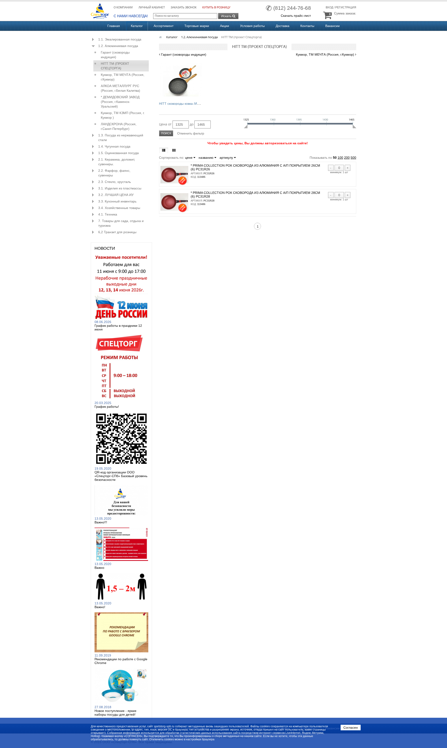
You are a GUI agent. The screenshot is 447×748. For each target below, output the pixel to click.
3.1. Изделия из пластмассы (119, 188)
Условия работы (252, 26)
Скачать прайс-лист (296, 15)
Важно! (100, 607)
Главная (113, 26)
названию (206, 157)
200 (347, 157)
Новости (105, 248)
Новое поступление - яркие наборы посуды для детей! (115, 712)
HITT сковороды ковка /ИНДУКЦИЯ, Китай (191, 103)
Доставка (282, 26)
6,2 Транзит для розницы (117, 232)
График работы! (107, 406)
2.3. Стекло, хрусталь (114, 182)
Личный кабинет (152, 7)
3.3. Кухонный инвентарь (117, 201)
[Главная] (161, 37)
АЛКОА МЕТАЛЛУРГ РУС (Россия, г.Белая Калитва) (120, 88)
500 (353, 157)
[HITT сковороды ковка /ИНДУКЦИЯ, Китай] (181, 80)
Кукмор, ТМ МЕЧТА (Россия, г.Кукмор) (122, 77)
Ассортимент (163, 26)
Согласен (350, 727)
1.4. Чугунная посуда (114, 146)
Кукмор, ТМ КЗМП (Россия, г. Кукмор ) (123, 115)
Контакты (307, 26)
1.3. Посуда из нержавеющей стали (120, 137)
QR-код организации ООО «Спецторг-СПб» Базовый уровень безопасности (121, 476)
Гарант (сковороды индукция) (115, 55)
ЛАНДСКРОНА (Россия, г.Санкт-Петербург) (118, 126)
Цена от (165, 124)
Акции (224, 26)
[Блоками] (174, 150)
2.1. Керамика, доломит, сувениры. (116, 162)
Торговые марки (196, 26)
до (191, 124)
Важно (99, 567)
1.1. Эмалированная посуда (119, 39)
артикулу (227, 157)
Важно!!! (101, 522)
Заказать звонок (183, 7)
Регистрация (345, 7)
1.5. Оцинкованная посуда (118, 153)
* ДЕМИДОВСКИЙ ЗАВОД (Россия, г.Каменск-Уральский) (120, 101)
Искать (226, 16)
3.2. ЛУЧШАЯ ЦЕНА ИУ (116, 195)
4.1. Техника (107, 214)
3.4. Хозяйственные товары (119, 208)
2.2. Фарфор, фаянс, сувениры (114, 173)
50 (335, 157)
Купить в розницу (216, 7)
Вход (329, 7)
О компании (123, 7)
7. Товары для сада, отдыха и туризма (121, 223)
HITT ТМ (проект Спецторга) (115, 66)
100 (340, 157)
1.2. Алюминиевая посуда (118, 46)
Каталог (137, 26)
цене (189, 157)
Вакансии (332, 26)
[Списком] (163, 150)
